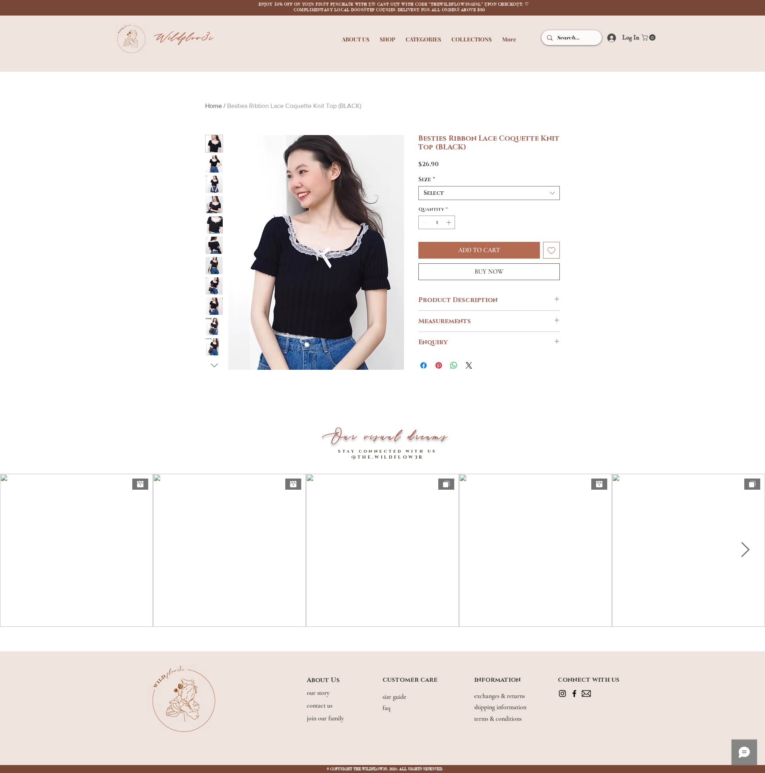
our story (319, 693)
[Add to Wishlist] (551, 250)
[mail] (586, 693)
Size (426, 179)
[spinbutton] (436, 222)
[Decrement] (424, 222)
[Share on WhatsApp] (454, 365)
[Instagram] (562, 693)
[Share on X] (469, 365)
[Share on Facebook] (423, 365)
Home (213, 105)
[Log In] (609, 37)
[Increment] (449, 222)
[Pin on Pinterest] (438, 365)
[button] (356, 35)
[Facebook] (574, 693)
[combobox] (489, 193)
